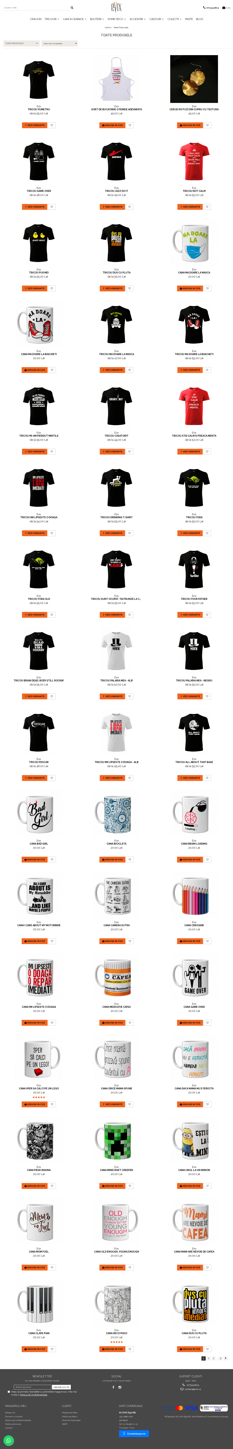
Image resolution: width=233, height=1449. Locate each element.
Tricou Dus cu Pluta (116, 272)
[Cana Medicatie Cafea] (116, 976)
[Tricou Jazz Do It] (116, 161)
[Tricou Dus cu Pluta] (116, 242)
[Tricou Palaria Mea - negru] (194, 650)
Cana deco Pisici (116, 1333)
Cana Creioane (194, 925)
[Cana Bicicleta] (116, 813)
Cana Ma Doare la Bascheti (39, 354)
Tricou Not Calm (194, 191)
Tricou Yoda (194, 517)
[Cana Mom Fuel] (38, 1221)
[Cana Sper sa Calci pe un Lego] (38, 1058)
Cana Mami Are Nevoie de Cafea (194, 1251)
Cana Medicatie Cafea (116, 1007)
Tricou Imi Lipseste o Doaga (38, 517)
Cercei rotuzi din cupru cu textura (194, 109)
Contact (8, 1428)
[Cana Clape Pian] (38, 1303)
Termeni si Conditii (14, 1416)
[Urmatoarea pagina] (225, 1358)
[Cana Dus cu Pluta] (194, 1303)
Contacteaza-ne (136, 1433)
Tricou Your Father (194, 599)
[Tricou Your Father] (194, 568)
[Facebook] (113, 1387)
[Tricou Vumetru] (38, 79)
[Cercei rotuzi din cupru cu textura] (194, 79)
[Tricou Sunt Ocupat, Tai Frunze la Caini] (116, 568)
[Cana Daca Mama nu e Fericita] (194, 1058)
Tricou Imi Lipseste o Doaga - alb (117, 762)
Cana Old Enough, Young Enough (116, 1251)
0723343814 (192, 1385)
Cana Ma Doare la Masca (194, 272)
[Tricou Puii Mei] (38, 242)
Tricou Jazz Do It (116, 191)
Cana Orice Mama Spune (116, 1088)
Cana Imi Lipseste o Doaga (39, 1007)
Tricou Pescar (39, 762)
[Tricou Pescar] (38, 732)
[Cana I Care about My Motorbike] (38, 895)
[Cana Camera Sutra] (116, 895)
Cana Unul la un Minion (194, 1170)
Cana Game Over (194, 1007)
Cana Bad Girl (39, 843)
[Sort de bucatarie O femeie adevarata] (116, 79)
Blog (199, 19)
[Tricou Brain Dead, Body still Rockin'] (38, 650)
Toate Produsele (120, 27)
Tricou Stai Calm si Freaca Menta (194, 435)
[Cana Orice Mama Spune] (116, 1058)
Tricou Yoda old (39, 599)
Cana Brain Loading (194, 843)
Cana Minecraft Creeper (116, 1170)
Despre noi (10, 1412)
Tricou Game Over (39, 191)
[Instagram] (120, 1387)
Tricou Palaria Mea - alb (116, 680)
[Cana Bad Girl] (38, 813)
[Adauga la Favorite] (52, 125)
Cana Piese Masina (39, 1170)
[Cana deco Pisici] (116, 1303)
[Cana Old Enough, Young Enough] (116, 1221)
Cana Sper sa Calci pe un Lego (39, 1088)
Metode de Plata (69, 1412)
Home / (109, 27)
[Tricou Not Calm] (194, 161)
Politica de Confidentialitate (33, 1395)
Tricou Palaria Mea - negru (194, 680)
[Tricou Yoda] (194, 487)
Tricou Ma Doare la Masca (116, 354)
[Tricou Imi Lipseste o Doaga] (38, 487)
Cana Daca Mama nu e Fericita (194, 1088)
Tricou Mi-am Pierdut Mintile (39, 435)
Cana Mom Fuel (39, 1251)
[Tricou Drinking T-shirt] (116, 487)
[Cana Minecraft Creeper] (116, 1140)
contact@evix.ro (192, 1389)
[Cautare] (72, 8)
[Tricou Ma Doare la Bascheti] (194, 324)
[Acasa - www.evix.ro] (116, 8)
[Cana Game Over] (194, 976)
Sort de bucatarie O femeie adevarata (116, 109)
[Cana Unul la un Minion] (194, 1140)
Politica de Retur (69, 1416)
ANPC (65, 1424)
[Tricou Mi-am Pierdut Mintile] (38, 405)
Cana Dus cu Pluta (194, 1333)
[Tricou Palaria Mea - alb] (116, 650)
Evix (39, 106)
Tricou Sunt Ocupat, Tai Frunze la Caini (116, 599)
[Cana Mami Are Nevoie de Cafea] (194, 1221)
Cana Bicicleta (116, 843)
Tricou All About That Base (194, 762)
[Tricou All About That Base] (194, 732)
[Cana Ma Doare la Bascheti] (38, 324)
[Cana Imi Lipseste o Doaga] (38, 976)
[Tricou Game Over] (38, 161)
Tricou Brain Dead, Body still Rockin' (39, 680)
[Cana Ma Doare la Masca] (194, 242)
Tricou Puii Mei (39, 272)
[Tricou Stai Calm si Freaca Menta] (194, 405)
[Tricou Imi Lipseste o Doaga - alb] (116, 732)
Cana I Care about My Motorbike (39, 925)
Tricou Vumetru (39, 109)
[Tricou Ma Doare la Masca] (116, 324)
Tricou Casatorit (116, 435)
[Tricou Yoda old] (38, 568)
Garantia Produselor (71, 1420)
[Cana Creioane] (194, 895)
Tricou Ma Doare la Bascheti (194, 354)
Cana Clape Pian (38, 1333)
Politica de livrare (13, 1424)
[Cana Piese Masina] (38, 1140)
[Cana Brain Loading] (194, 813)
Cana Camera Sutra (117, 925)
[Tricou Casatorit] (116, 405)
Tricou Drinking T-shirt (116, 517)
